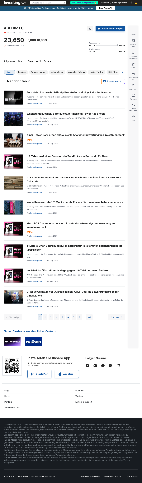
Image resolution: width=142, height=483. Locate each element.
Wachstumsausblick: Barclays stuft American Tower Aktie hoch (66, 113)
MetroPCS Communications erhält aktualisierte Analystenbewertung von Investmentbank (71, 225)
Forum (47, 61)
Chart (21, 61)
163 (89, 317)
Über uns (79, 390)
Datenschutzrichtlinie (112, 476)
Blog (6, 390)
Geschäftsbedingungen (90, 476)
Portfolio (8, 402)
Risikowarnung (132, 476)
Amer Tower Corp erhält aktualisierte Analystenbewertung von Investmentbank (76, 135)
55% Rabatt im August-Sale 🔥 (84, 3)
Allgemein (9, 61)
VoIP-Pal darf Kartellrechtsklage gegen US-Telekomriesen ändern (67, 270)
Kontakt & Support (83, 402)
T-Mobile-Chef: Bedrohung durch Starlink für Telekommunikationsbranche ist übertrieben (74, 247)
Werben (79, 396)
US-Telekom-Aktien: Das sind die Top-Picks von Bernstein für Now (67, 156)
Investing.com (36, 103)
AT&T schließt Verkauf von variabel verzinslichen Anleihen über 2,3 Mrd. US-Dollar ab (74, 179)
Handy (7, 396)
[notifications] (131, 2)
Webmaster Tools (12, 407)
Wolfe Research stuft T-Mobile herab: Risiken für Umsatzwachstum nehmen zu (75, 202)
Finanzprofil (34, 61)
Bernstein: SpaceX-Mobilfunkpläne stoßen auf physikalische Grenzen (69, 92)
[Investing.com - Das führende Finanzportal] (15, 3)
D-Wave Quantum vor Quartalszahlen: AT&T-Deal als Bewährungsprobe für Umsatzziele (73, 293)
